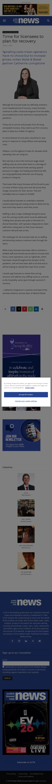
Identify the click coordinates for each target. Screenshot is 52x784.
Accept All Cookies (26, 394)
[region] (26, 392)
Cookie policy (29, 388)
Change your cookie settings (26, 401)
